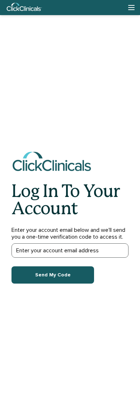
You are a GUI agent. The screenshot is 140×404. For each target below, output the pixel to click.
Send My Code (53, 275)
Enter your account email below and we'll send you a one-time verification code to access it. (68, 233)
